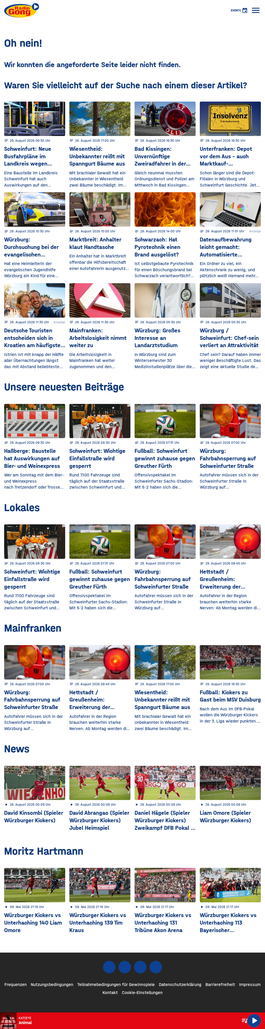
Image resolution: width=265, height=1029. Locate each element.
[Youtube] (140, 967)
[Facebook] (109, 967)
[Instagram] (125, 967)
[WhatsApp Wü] (156, 967)
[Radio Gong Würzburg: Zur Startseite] (21, 10)
